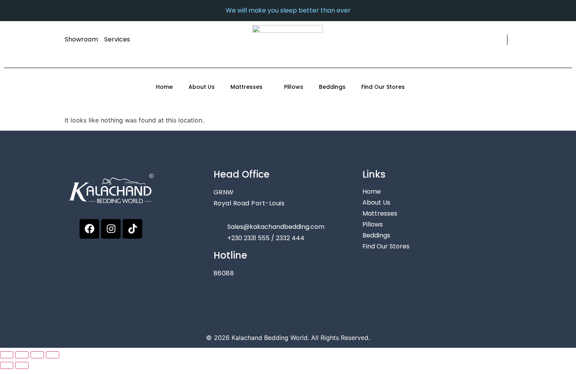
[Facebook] (89, 229)
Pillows (293, 87)
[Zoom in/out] (6, 354)
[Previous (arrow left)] (6, 365)
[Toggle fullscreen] (22, 354)
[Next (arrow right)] (22, 365)
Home (164, 87)
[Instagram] (111, 229)
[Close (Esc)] (52, 354)
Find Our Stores (383, 87)
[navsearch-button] (499, 39)
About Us (201, 87)
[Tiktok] (132, 229)
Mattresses (246, 87)
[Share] (37, 354)
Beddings (332, 87)
